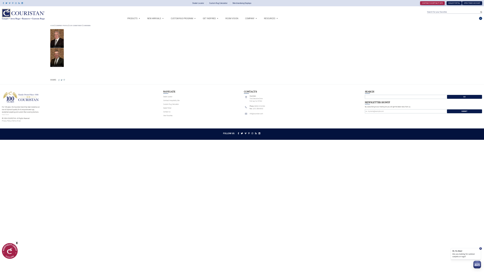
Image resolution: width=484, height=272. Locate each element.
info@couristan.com (256, 114)
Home (52, 25)
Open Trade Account (472, 3)
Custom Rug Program (182, 18)
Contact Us (167, 112)
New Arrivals (154, 18)
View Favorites (168, 115)
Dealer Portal (454, 3)
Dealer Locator (198, 3)
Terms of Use (16, 121)
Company (249, 18)
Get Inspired (209, 18)
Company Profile (61, 25)
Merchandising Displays (242, 3)
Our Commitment (75, 25)
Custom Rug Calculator (218, 3)
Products (132, 18)
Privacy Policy (6, 121)
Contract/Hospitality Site (432, 3)
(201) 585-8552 (258, 109)
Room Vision (231, 18)
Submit (464, 111)
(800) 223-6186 (259, 106)
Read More (5, 114)
